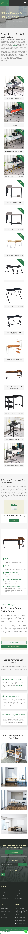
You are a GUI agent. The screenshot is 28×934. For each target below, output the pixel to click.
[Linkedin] (3, 874)
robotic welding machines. (11, 687)
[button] (14, 852)
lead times (18, 720)
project (15, 45)
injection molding (20, 685)
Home (3, 21)
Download (14, 520)
